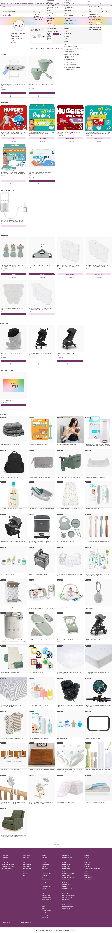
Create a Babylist (5, 855)
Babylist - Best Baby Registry (7, 15)
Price (32, 48)
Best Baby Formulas (66, 864)
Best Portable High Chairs (67, 888)
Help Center (86, 855)
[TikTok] (3, 925)
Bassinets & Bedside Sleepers (47, 870)
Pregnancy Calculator (66, 908)
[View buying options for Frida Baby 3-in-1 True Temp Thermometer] (41, 723)
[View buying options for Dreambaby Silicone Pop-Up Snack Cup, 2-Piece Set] (41, 69)
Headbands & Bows (45, 893)
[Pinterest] (12, 925)
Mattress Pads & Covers (46, 899)
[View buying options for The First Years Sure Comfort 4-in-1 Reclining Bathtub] (41, 494)
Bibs (42, 871)
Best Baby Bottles (65, 859)
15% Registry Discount (6, 868)
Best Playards (65, 886)
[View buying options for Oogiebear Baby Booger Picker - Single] (41, 429)
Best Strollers (64, 890)
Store (37, 48)
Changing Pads (44, 882)
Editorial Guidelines (88, 877)
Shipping (86, 859)
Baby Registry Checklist (6, 860)
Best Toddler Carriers (66, 893)
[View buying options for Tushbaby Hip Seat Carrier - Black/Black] (70, 429)
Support (86, 852)
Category (42, 48)
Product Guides (66, 852)
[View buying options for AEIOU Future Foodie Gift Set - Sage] (70, 526)
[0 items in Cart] (108, 15)
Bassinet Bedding (44, 868)
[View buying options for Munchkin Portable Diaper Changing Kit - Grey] (41, 462)
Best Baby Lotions (65, 866)
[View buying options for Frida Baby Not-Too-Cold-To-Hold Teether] (41, 690)
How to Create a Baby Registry (8, 864)
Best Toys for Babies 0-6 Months (68, 895)
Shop (42, 852)
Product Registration (88, 870)
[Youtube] (18, 925)
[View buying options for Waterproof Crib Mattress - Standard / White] (98, 787)
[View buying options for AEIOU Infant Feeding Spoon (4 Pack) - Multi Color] (98, 526)
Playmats (43, 908)
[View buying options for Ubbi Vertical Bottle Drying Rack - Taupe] (13, 592)
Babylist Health (26, 859)
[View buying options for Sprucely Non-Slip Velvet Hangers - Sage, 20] (41, 250)
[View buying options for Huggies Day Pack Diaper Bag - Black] (13, 462)
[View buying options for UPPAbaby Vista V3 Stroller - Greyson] (98, 625)
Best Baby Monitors (66, 868)
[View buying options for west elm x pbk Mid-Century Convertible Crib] (13, 755)
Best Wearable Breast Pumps (68, 906)
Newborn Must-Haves (45, 859)
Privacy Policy (87, 866)
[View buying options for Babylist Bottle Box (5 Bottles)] (13, 559)
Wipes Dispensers (44, 917)
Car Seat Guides (65, 855)
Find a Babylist (5, 857)
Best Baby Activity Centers (67, 857)
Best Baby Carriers (65, 860)
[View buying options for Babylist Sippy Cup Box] (70, 723)
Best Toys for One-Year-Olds (67, 897)
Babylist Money (26, 857)
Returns (85, 860)
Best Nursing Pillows (66, 884)
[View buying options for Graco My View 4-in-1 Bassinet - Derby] (41, 559)
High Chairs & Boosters (45, 895)
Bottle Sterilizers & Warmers (46, 873)
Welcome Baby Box (6, 870)
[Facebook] (9, 925)
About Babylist (27, 852)
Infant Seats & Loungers (46, 897)
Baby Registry (6, 852)
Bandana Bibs (44, 866)
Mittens (42, 901)
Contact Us (86, 857)
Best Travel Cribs (65, 899)
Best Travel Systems (66, 902)
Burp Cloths (43, 877)
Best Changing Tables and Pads (68, 877)
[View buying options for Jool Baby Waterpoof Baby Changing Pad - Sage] (41, 625)
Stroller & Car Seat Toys (46, 910)
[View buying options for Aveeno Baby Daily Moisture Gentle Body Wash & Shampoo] (13, 494)
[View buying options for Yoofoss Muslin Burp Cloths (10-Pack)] (70, 787)
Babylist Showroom (27, 862)
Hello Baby (25, 870)
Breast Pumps (44, 875)
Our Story (25, 873)
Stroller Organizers (44, 912)
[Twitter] (15, 925)
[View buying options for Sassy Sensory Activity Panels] (41, 658)
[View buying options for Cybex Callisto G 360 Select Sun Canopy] (13, 338)
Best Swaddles (65, 891)
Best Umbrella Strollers (66, 904)
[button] (41, 38)
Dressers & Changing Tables (46, 891)
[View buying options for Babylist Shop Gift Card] (13, 385)
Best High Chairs (65, 882)
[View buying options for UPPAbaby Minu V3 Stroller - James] (70, 338)
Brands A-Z (43, 862)
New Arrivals (43, 855)
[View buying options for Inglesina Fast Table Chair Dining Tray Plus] (98, 462)
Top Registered (44, 860)
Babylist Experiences (27, 864)
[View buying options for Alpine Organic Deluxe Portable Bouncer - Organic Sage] (70, 625)
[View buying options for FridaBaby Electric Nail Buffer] (98, 494)
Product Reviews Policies (89, 879)
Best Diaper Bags (65, 879)
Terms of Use (87, 864)
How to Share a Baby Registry (8, 866)
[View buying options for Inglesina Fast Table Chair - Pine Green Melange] (70, 462)
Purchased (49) (59, 48)
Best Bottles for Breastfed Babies (68, 873)
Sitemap (86, 873)
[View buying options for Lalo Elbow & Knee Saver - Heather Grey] (13, 429)
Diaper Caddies (44, 888)
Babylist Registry (26, 855)
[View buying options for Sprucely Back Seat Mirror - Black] (98, 723)
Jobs (24, 871)
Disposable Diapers (45, 890)
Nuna (42, 904)
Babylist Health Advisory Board (90, 862)
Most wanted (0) (50, 48)
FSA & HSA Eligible (45, 864)
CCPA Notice (86, 871)
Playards (43, 906)
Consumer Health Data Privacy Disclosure (92, 868)
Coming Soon (44, 857)
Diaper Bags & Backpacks (46, 886)
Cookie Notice (87, 875)
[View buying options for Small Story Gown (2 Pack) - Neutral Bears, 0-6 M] (13, 723)
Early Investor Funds (27, 868)
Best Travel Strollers (66, 901)
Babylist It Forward (26, 866)
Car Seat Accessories (45, 879)
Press (24, 875)
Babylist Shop (26, 860)
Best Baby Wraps (65, 870)
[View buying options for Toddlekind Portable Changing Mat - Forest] (13, 658)
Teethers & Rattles (44, 915)
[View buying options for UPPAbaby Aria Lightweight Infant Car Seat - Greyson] (13, 526)
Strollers (43, 913)
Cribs (42, 884)
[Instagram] (6, 925)
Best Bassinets (65, 871)
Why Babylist (4, 859)
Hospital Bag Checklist (6, 862)
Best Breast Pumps (66, 875)
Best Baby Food (65, 862)
